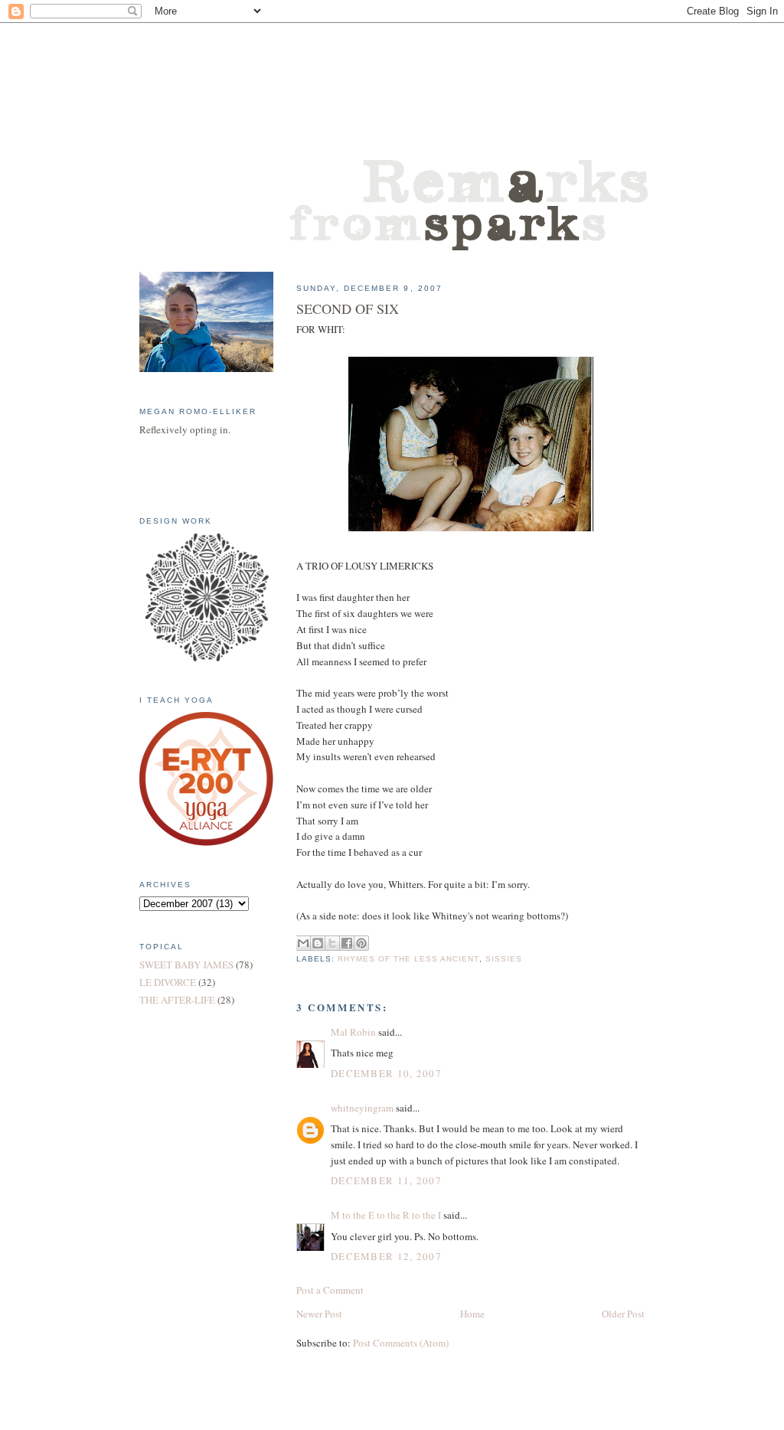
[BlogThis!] (317, 943)
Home (472, 1314)
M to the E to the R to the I (386, 1215)
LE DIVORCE (167, 982)
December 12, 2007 (386, 1256)
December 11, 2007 (386, 1180)
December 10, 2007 (386, 1073)
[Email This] (303, 943)
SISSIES (503, 959)
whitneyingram (362, 1108)
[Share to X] (332, 943)
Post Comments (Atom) (401, 1343)
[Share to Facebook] (346, 943)
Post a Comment (330, 1290)
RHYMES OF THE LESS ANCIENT (408, 959)
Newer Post (319, 1314)
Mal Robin (353, 1032)
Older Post (623, 1314)
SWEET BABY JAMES (186, 964)
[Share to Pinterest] (361, 943)
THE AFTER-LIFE (177, 1000)
